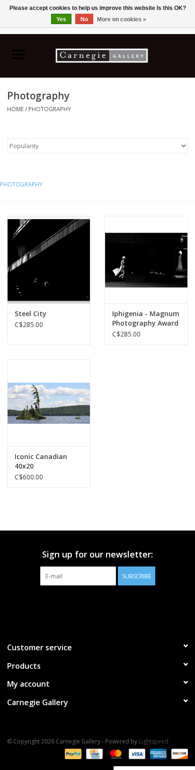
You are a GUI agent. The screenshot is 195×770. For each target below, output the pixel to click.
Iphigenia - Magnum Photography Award (145, 318)
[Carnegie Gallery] (116, 54)
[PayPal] (72, 753)
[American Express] (157, 753)
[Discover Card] (178, 753)
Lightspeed (153, 741)
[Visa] (136, 753)
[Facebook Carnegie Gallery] (72, 604)
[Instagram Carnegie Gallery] (123, 604)
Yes (61, 19)
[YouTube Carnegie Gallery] (106, 604)
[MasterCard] (114, 753)
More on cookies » (121, 19)
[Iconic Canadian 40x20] (48, 402)
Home (15, 109)
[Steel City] (48, 259)
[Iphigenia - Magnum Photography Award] (146, 259)
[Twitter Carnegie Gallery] (89, 604)
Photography (49, 109)
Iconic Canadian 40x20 (41, 461)
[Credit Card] (93, 753)
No (84, 19)
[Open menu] (18, 53)
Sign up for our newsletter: (97, 554)
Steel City (30, 313)
